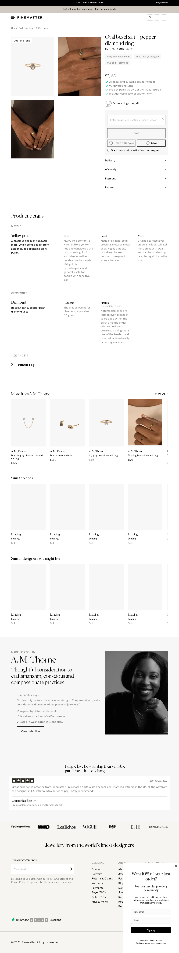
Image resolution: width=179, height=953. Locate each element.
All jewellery (26, 28)
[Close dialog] (176, 866)
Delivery (97, 874)
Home (14, 28)
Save (154, 143)
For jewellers (162, 3)
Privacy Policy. (18, 882)
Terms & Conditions (57, 879)
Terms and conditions (148, 940)
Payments (97, 887)
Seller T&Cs (99, 897)
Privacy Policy (100, 901)
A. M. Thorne (42, 28)
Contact (97, 869)
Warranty (97, 883)
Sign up (151, 930)
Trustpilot (57, 805)
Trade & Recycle (124, 143)
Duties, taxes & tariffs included (89, 3)
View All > (161, 394)
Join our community (105, 9)
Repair (122, 901)
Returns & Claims (102, 878)
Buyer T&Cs (99, 892)
